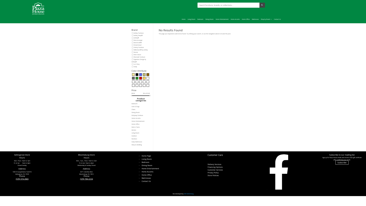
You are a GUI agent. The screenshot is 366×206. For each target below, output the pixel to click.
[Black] (137, 74)
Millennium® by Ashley (141, 50)
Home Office (246, 19)
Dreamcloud (137, 45)
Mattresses (255, 19)
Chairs (133, 109)
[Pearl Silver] (148, 81)
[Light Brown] (140, 81)
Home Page (146, 156)
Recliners (134, 139)
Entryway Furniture (137, 115)
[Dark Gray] (133, 78)
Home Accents (235, 19)
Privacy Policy (213, 173)
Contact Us (277, 19)
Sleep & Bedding (137, 145)
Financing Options (215, 167)
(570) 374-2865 (22, 179)
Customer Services (215, 170)
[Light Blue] (137, 81)
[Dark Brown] (148, 74)
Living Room (191, 19)
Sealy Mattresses (137, 142)
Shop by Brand (265, 19)
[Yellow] (148, 85)
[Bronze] (144, 74)
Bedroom (200, 19)
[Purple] (137, 85)
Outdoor (134, 136)
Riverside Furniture (139, 57)
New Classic (137, 55)
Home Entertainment (222, 19)
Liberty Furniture (139, 47)
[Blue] (140, 74)
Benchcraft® (138, 43)
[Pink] (133, 85)
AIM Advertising (188, 194)
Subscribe (342, 162)
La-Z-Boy (137, 64)
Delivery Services (214, 164)
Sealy (135, 67)
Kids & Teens (136, 127)
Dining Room (209, 19)
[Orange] (144, 81)
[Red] (140, 85)
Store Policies (213, 176)
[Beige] (133, 74)
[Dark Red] (140, 78)
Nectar (136, 52)
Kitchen (134, 130)
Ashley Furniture (139, 33)
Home (183, 19)
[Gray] (148, 78)
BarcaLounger (138, 40)
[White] (144, 85)
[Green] (133, 81)
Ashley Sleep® (138, 35)
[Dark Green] (137, 78)
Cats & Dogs (135, 106)
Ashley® (136, 38)
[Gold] (144, 78)
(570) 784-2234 (86, 179)
